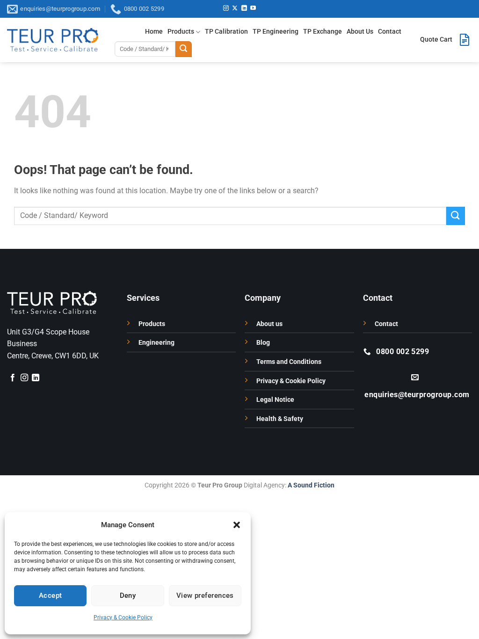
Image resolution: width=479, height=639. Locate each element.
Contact (389, 32)
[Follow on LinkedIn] (244, 8)
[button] (236, 525)
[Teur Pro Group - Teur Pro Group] (52, 39)
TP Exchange (322, 32)
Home (154, 32)
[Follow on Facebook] (12, 378)
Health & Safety (279, 419)
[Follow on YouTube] (253, 8)
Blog (263, 343)
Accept (50, 595)
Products (180, 32)
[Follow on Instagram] (226, 8)
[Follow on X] (235, 8)
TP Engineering (275, 32)
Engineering (156, 343)
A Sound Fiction (310, 485)
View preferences (205, 595)
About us (269, 324)
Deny (128, 595)
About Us (360, 32)
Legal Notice (275, 400)
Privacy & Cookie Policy (123, 617)
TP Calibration (226, 32)
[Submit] (183, 49)
